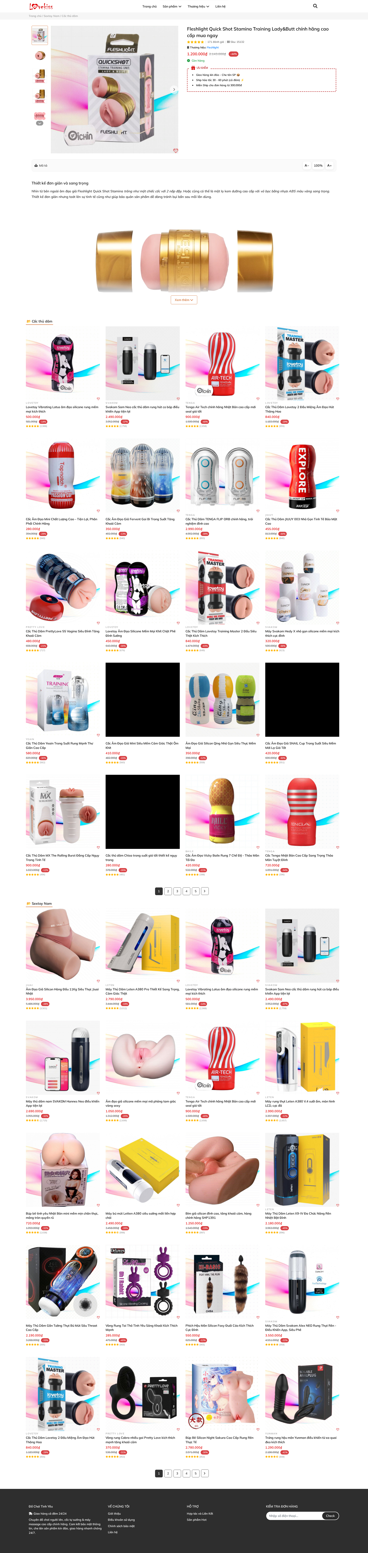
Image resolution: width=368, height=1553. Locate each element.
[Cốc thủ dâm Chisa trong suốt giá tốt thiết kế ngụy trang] (143, 812)
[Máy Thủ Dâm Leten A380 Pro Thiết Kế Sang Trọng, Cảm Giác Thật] (143, 946)
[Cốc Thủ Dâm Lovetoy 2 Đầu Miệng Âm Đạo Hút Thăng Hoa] (302, 363)
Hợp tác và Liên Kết (200, 1513)
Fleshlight (213, 47)
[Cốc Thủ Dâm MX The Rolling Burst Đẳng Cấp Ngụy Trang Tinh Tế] (63, 812)
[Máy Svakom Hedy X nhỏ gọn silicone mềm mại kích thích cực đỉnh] (302, 588)
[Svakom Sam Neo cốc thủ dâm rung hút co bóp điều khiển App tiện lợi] (143, 363)
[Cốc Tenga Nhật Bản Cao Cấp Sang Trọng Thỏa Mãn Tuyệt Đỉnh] (302, 812)
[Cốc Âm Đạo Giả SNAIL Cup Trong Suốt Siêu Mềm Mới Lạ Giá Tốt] (302, 700)
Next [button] (174, 89)
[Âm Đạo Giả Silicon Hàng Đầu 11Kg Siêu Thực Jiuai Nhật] (63, 946)
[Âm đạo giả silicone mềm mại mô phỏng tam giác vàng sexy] (143, 1058)
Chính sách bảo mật (121, 1526)
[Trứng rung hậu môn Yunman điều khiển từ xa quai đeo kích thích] (302, 1394)
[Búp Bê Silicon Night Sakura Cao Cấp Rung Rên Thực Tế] (223, 1394)
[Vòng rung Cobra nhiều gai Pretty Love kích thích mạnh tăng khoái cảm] (143, 1394)
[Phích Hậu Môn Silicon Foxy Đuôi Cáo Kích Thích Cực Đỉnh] (223, 1282)
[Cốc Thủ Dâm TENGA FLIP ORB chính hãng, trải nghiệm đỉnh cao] (223, 475)
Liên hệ (112, 1532)
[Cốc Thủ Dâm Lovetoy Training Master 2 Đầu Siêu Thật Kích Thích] (223, 588)
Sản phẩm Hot (196, 1520)
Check (330, 1516)
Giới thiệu (114, 1513)
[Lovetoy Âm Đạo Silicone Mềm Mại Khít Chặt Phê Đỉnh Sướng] (143, 588)
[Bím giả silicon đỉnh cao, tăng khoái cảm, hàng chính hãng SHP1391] (223, 1170)
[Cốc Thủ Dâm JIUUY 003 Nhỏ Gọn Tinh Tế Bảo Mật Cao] (302, 475)
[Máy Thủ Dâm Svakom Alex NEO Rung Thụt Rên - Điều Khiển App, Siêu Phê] (302, 1282)
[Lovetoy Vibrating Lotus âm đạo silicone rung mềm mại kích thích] (63, 363)
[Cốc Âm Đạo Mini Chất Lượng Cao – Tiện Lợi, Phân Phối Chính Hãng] (63, 475)
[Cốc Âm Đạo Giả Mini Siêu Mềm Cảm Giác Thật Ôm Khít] (143, 700)
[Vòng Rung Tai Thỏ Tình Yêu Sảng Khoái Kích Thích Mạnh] (143, 1282)
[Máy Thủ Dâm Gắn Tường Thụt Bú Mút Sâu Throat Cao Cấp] (63, 1282)
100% (318, 165)
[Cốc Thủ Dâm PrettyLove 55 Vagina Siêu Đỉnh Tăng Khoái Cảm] (63, 588)
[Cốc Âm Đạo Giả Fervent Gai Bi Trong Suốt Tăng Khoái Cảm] (143, 475)
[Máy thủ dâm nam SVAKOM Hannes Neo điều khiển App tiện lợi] (63, 1058)
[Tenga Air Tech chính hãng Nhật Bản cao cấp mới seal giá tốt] (223, 363)
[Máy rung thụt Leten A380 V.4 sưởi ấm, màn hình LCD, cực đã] (302, 1058)
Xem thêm (182, 300)
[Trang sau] (205, 891)
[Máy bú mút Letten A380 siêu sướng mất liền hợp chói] (143, 1170)
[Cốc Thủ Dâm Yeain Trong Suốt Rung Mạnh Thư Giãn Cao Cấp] (63, 700)
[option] (40, 35)
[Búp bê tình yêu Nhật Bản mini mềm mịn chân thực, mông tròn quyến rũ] (63, 1170)
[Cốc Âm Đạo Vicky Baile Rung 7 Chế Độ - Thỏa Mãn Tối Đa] (223, 812)
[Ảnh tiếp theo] (39, 123)
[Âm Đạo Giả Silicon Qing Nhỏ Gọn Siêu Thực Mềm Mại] (223, 700)
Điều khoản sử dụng (121, 1520)
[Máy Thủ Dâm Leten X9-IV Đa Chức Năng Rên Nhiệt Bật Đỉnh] (302, 1170)
